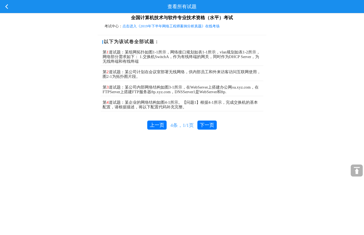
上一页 (157, 125)
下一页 (207, 125)
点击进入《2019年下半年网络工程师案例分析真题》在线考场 (170, 26)
